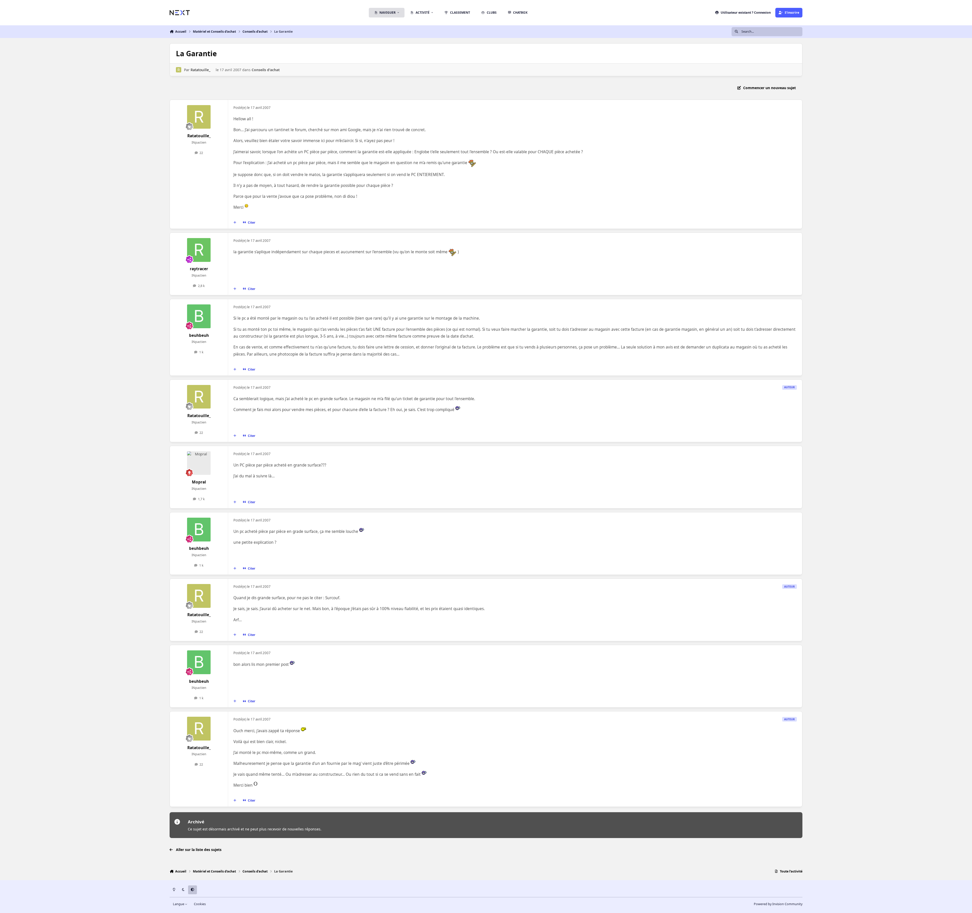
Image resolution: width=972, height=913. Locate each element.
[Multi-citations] (235, 223)
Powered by (778, 904)
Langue (179, 904)
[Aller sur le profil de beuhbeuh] (199, 316)
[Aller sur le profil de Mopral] (199, 463)
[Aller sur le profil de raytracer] (199, 250)
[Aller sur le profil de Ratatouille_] (178, 69)
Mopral (199, 482)
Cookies (200, 904)
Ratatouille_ (200, 69)
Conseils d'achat (266, 69)
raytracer (199, 268)
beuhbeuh (199, 335)
